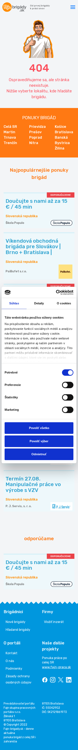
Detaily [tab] (39, 303)
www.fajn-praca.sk (56, 667)
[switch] (67, 385)
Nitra (33, 143)
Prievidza (37, 126)
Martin (9, 132)
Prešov (35, 132)
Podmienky (14, 668)
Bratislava (64, 132)
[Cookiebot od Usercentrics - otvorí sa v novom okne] (56, 292)
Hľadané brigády (18, 630)
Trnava (10, 137)
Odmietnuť (39, 454)
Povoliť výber (39, 441)
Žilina (59, 148)
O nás (10, 661)
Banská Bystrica (62, 140)
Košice (60, 126)
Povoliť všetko (39, 428)
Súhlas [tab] (14, 303)
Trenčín (10, 143)
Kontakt (11, 653)
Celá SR (10, 126)
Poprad (35, 137)
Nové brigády (15, 622)
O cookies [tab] (64, 303)
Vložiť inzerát (54, 622)
